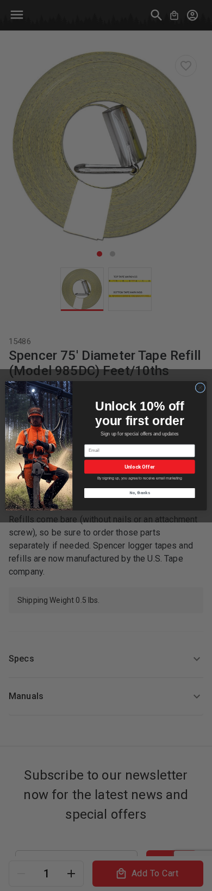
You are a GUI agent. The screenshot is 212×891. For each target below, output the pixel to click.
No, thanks (139, 492)
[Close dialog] (200, 387)
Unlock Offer (139, 466)
